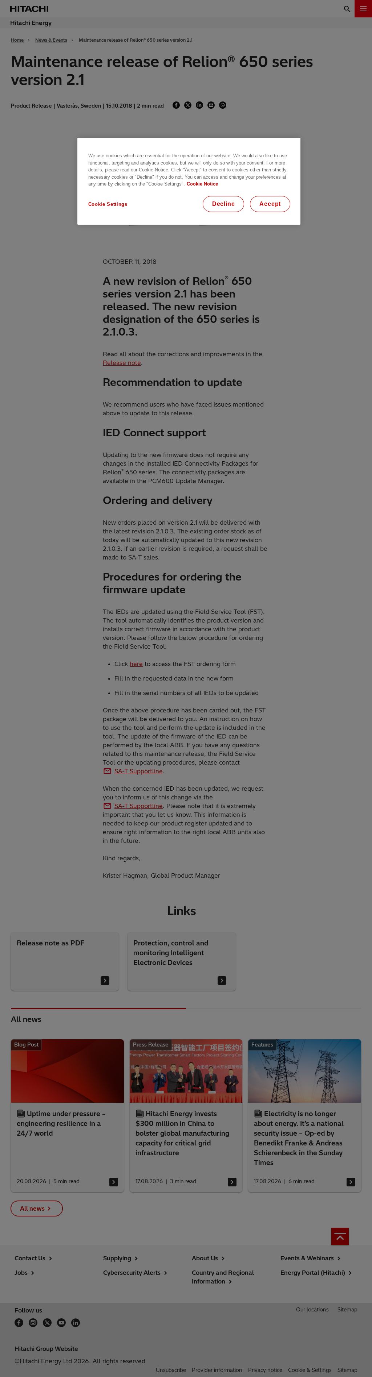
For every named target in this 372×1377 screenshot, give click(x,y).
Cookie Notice (202, 184)
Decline (223, 204)
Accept (270, 204)
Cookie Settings (108, 204)
